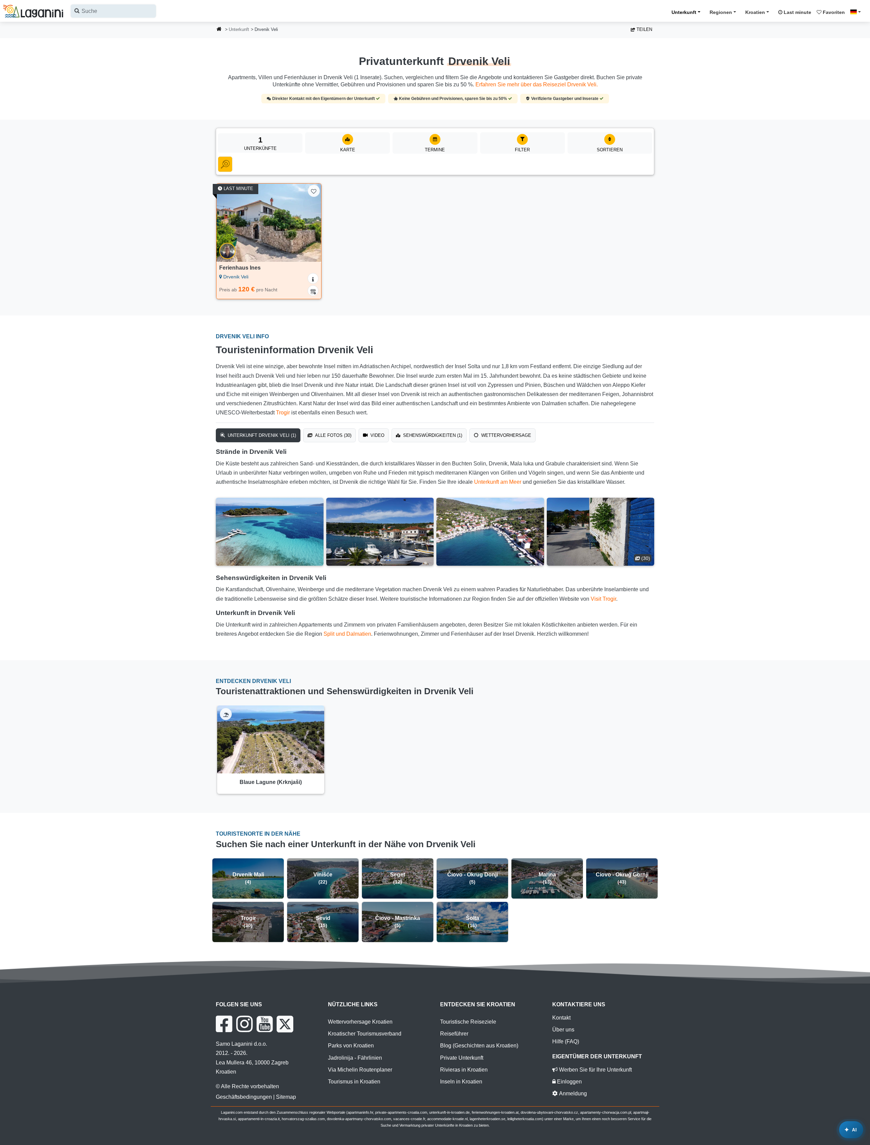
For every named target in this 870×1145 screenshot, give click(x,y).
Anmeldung (572, 1093)
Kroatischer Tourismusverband (364, 1034)
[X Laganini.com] (285, 1023)
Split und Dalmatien (347, 634)
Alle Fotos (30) (332, 435)
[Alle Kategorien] (225, 164)
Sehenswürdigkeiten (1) (432, 435)
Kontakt (561, 1018)
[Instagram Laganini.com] (244, 1023)
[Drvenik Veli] (270, 532)
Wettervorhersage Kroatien (360, 1022)
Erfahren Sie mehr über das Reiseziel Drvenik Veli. (536, 84)
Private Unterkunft (461, 1058)
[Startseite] (219, 29)
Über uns (563, 1029)
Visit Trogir (603, 599)
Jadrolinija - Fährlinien (355, 1058)
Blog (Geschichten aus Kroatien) (479, 1045)
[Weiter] (309, 223)
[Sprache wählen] (857, 12)
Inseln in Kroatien (461, 1081)
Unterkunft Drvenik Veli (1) (261, 435)
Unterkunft (684, 12)
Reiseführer (454, 1034)
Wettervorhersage (505, 435)
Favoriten (833, 12)
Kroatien (755, 12)
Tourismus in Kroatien (354, 1081)
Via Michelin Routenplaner (360, 1070)
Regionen (721, 12)
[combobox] (113, 11)
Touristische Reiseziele (468, 1022)
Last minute (796, 12)
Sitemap (286, 1097)
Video (376, 435)
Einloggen (569, 1081)
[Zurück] (228, 223)
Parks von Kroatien (351, 1045)
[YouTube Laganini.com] (265, 1023)
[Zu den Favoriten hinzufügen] (314, 191)
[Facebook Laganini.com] (224, 1023)
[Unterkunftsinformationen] (313, 278)
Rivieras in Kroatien (464, 1070)
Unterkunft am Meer (497, 482)
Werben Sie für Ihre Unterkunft (595, 1070)
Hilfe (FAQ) (565, 1041)
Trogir (283, 412)
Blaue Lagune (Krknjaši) (271, 782)
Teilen (643, 29)
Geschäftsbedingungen (244, 1097)
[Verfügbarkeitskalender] (313, 290)
